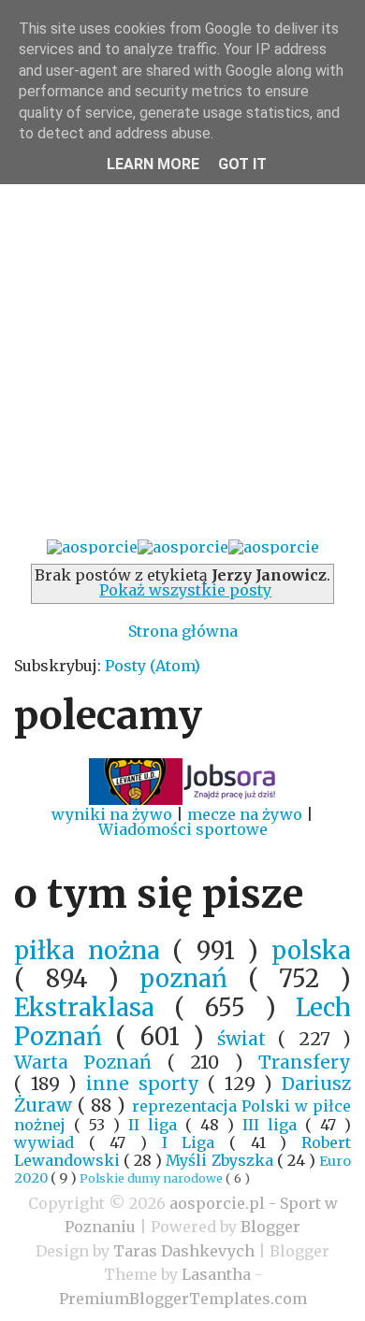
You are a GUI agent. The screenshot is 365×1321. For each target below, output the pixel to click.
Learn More (153, 164)
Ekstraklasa (94, 1008)
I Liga (195, 1142)
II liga (156, 1124)
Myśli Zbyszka (221, 1160)
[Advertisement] (182, 342)
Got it (242, 164)
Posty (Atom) (152, 665)
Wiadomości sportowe (183, 829)
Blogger (270, 1226)
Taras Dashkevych (184, 1251)
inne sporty (147, 1083)
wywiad (51, 1142)
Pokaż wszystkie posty (185, 590)
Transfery (304, 1062)
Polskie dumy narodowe (153, 1177)
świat (247, 1038)
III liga (273, 1124)
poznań (193, 979)
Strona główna (183, 631)
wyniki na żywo (111, 814)
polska (311, 951)
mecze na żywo (244, 814)
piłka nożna (93, 951)
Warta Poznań (91, 1062)
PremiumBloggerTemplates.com (183, 1298)
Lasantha (216, 1274)
